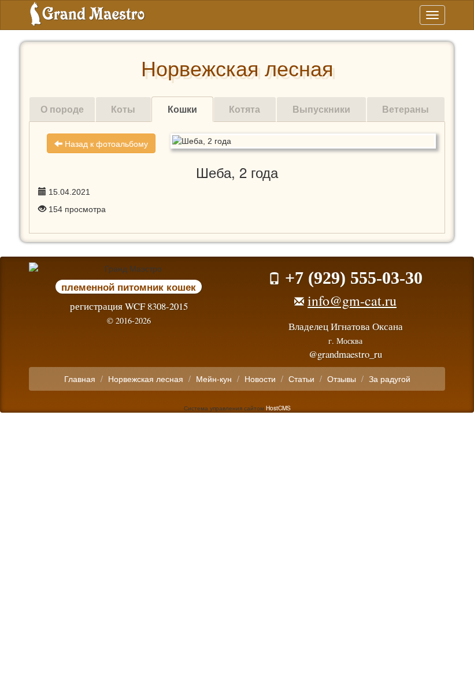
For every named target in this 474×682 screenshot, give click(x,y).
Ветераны (405, 109)
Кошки (182, 109)
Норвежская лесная (145, 378)
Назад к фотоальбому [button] (105, 143)
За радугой (389, 378)
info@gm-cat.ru (352, 300)
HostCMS (278, 407)
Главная (79, 378)
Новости (260, 378)
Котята (244, 109)
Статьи (301, 378)
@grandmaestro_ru (345, 354)
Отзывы (341, 378)
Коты (123, 109)
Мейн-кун (214, 378)
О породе (62, 109)
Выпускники (321, 109)
